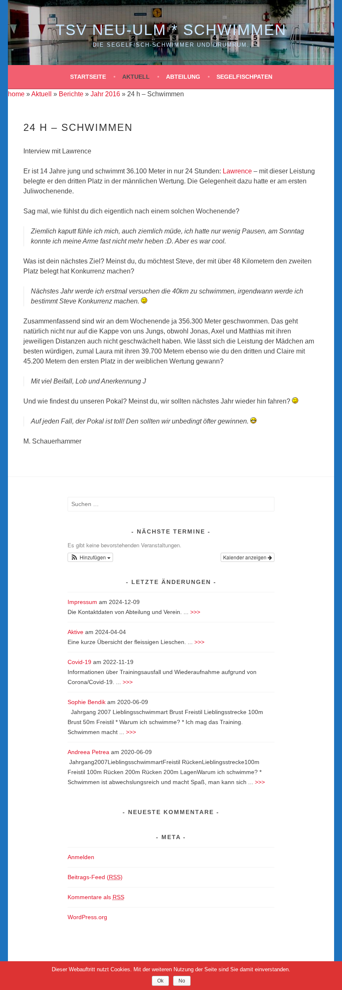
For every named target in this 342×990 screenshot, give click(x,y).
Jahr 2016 (105, 94)
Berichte (71, 94)
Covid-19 (79, 662)
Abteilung (183, 76)
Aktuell (136, 76)
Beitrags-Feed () (95, 877)
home (16, 94)
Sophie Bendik (87, 702)
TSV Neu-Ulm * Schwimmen (171, 29)
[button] (90, 557)
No (182, 981)
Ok (160, 981)
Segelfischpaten (244, 76)
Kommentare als (96, 897)
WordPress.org (87, 917)
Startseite (88, 76)
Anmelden (81, 857)
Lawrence (237, 171)
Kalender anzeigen (245, 557)
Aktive (75, 632)
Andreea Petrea (88, 752)
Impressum (82, 602)
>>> (195, 612)
